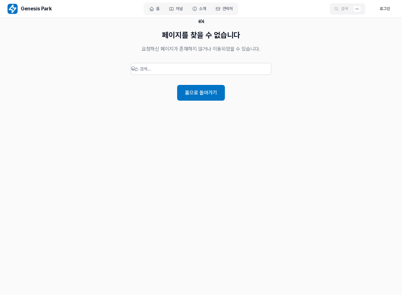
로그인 (385, 8)
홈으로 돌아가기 (201, 93)
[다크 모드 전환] (370, 8)
